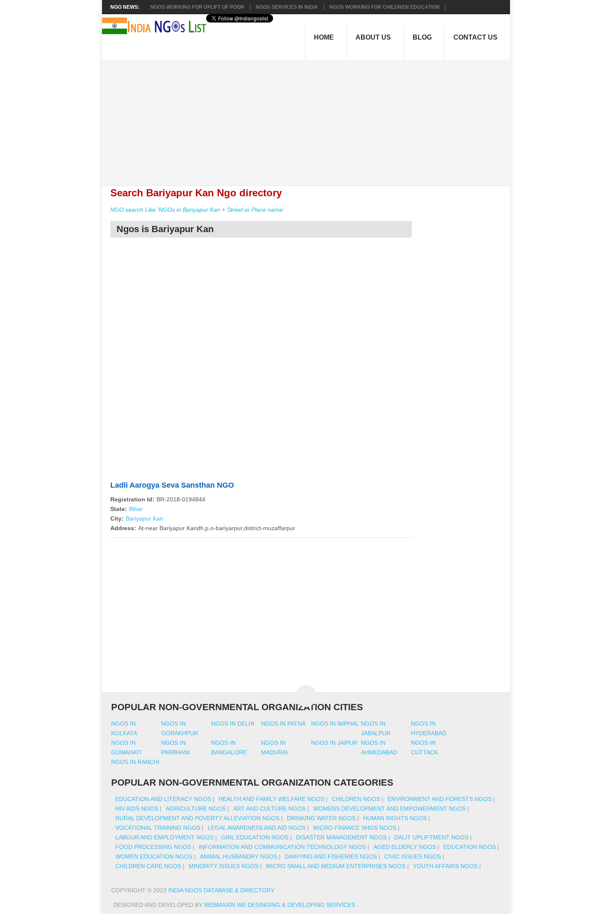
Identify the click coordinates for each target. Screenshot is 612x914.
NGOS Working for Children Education (384, 7)
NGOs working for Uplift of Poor (197, 7)
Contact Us (475, 37)
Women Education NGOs (153, 856)
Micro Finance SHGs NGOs (354, 827)
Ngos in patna (283, 723)
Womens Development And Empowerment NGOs (389, 808)
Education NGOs (469, 847)
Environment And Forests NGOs (440, 799)
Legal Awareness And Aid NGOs (257, 827)
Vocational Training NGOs (157, 827)
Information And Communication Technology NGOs (282, 847)
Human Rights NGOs (395, 818)
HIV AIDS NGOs (136, 808)
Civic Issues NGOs (412, 856)
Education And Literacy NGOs (163, 799)
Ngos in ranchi (135, 762)
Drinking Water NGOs (321, 818)
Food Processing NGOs (153, 847)
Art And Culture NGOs (269, 808)
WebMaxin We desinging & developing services (280, 904)
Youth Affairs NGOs (445, 866)
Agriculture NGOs (196, 808)
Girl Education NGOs (255, 837)
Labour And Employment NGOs (164, 837)
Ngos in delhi (232, 723)
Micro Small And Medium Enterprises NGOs (336, 866)
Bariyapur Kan (144, 518)
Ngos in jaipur (334, 742)
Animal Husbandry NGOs (238, 856)
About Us (373, 37)
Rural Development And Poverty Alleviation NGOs (197, 818)
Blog (422, 37)
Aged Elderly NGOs (404, 847)
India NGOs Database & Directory (221, 890)
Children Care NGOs (148, 866)
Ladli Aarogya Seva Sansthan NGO (172, 485)
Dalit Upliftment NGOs (431, 837)
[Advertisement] (310, 118)
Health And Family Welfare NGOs (271, 799)
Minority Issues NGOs (224, 866)
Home (324, 37)
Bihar (136, 509)
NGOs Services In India (287, 7)
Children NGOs (356, 799)
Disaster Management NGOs (341, 837)
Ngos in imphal (335, 723)
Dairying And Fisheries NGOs (331, 856)
